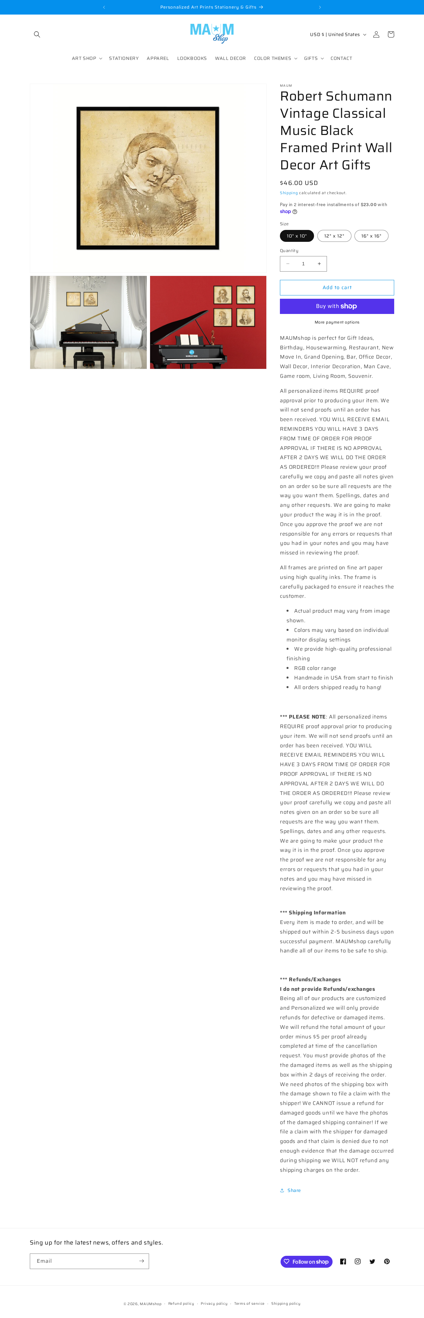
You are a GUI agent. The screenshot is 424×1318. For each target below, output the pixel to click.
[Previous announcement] (104, 7)
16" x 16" (371, 236)
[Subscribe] (141, 1261)
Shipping (289, 193)
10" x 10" (297, 236)
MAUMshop (151, 1304)
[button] (37, 34)
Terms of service (249, 1303)
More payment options (337, 322)
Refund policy (181, 1303)
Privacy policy (214, 1303)
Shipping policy (286, 1303)
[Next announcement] (320, 7)
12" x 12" (334, 236)
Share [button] (294, 1190)
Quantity (289, 250)
